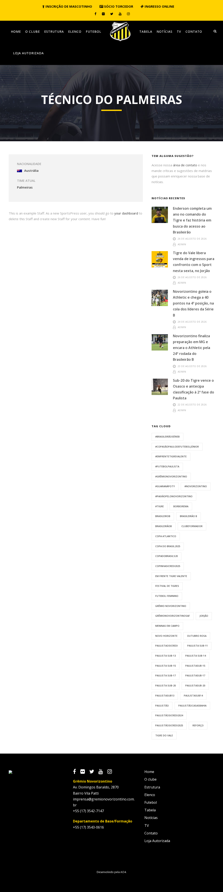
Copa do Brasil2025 (167, 546)
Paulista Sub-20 (165, 685)
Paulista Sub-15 (165, 665)
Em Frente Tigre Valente (171, 576)
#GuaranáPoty (165, 486)
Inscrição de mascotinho (68, 6)
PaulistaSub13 (164, 695)
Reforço (198, 725)
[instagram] (128, 14)
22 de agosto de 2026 (192, 404)
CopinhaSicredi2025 (167, 566)
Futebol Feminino (166, 596)
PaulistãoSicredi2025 (169, 725)
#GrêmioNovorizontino (171, 476)
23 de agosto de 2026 (192, 366)
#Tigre (159, 506)
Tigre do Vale (164, 735)
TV (179, 31)
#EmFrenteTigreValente (171, 456)
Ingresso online (159, 6)
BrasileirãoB (163, 526)
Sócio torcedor (118, 6)
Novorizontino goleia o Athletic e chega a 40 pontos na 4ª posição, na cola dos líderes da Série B (193, 303)
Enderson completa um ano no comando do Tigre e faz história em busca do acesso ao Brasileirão (192, 220)
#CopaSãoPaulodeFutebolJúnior (177, 446)
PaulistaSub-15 (195, 665)
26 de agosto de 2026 (192, 238)
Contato (194, 31)
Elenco (74, 31)
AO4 (123, 872)
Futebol (93, 31)
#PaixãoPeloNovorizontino (174, 496)
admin (182, 244)
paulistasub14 (193, 695)
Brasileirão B (188, 516)
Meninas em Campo (167, 625)
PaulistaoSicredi (166, 645)
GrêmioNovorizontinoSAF (172, 615)
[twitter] (111, 14)
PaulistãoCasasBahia (192, 705)
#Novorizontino (195, 486)
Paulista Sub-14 (195, 655)
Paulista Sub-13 (165, 655)
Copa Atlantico (165, 536)
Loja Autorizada (28, 53)
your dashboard (126, 213)
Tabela (145, 31)
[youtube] (120, 14)
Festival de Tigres (167, 585)
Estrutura (54, 31)
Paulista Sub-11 (197, 645)
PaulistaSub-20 (195, 685)
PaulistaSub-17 (195, 675)
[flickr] (103, 14)
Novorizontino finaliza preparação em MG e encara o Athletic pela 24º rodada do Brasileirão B (191, 348)
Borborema (180, 506)
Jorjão (203, 615)
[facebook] (95, 14)
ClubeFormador (192, 526)
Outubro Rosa (196, 635)
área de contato (185, 165)
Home (16, 31)
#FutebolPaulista (167, 466)
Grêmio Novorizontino (170, 606)
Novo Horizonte (166, 635)
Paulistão (162, 705)
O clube (32, 31)
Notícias (164, 31)
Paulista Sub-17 (165, 675)
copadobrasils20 (166, 556)
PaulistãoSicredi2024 (169, 715)
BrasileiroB (162, 516)
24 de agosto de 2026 (192, 321)
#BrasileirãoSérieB (167, 436)
